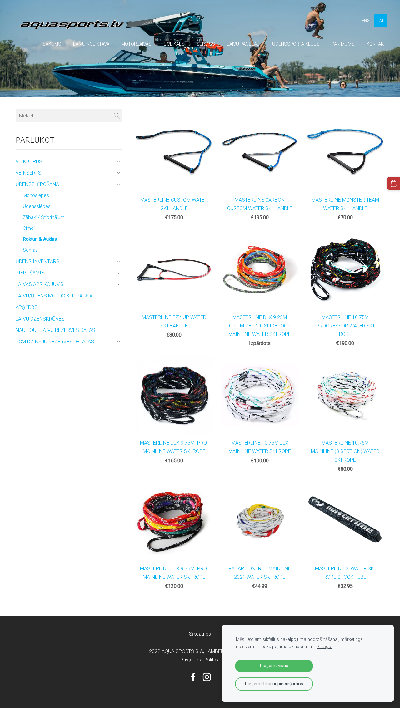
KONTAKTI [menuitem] (377, 44)
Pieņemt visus (274, 665)
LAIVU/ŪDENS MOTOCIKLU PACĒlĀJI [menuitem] (56, 296)
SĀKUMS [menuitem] (51, 44)
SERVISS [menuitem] (206, 44)
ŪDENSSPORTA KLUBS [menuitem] (296, 44)
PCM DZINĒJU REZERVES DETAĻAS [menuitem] (55, 342)
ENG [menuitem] (366, 20)
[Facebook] (193, 676)
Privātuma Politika (200, 660)
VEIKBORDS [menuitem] (29, 162)
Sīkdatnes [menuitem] (200, 634)
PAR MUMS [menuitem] (343, 44)
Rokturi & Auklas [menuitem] (40, 239)
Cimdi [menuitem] (29, 228)
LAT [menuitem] (381, 20)
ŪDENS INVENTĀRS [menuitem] (37, 261)
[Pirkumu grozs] (393, 183)
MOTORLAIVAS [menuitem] (136, 44)
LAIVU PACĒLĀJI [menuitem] (243, 44)
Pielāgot (324, 646)
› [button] (119, 162)
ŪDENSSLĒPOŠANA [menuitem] (37, 184)
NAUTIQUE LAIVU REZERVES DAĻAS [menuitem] (55, 330)
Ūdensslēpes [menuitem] (37, 206)
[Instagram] (207, 676)
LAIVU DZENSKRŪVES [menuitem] (40, 319)
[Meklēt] (117, 116)
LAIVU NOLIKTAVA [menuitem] (91, 44)
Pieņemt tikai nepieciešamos (274, 683)
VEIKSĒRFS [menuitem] (28, 173)
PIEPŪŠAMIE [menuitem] (30, 273)
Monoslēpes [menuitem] (36, 195)
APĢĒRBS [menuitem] (27, 307)
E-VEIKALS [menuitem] (174, 44)
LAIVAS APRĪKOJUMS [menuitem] (39, 284)
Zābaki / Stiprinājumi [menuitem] (44, 217)
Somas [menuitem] (30, 250)
